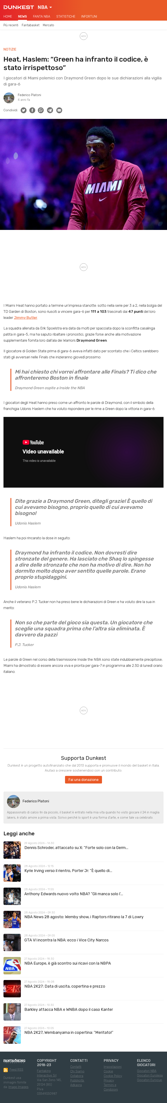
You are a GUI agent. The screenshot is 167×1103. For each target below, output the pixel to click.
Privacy (109, 1080)
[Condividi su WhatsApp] (41, 110)
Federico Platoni (29, 95)
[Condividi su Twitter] (24, 110)
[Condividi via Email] (59, 110)
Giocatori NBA (146, 1071)
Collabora (76, 1076)
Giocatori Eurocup (149, 1080)
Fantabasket (30, 25)
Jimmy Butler (25, 317)
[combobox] (44, 7)
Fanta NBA (41, 16)
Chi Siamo (77, 1071)
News (22, 16)
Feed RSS (16, 1070)
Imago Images (18, 1087)
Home (7, 16)
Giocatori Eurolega (150, 1075)
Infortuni (89, 16)
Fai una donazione (83, 780)
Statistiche (65, 16)
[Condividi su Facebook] (32, 110)
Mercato (48, 25)
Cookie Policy (113, 1076)
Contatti (75, 1067)
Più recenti (10, 25)
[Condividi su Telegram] (50, 110)
